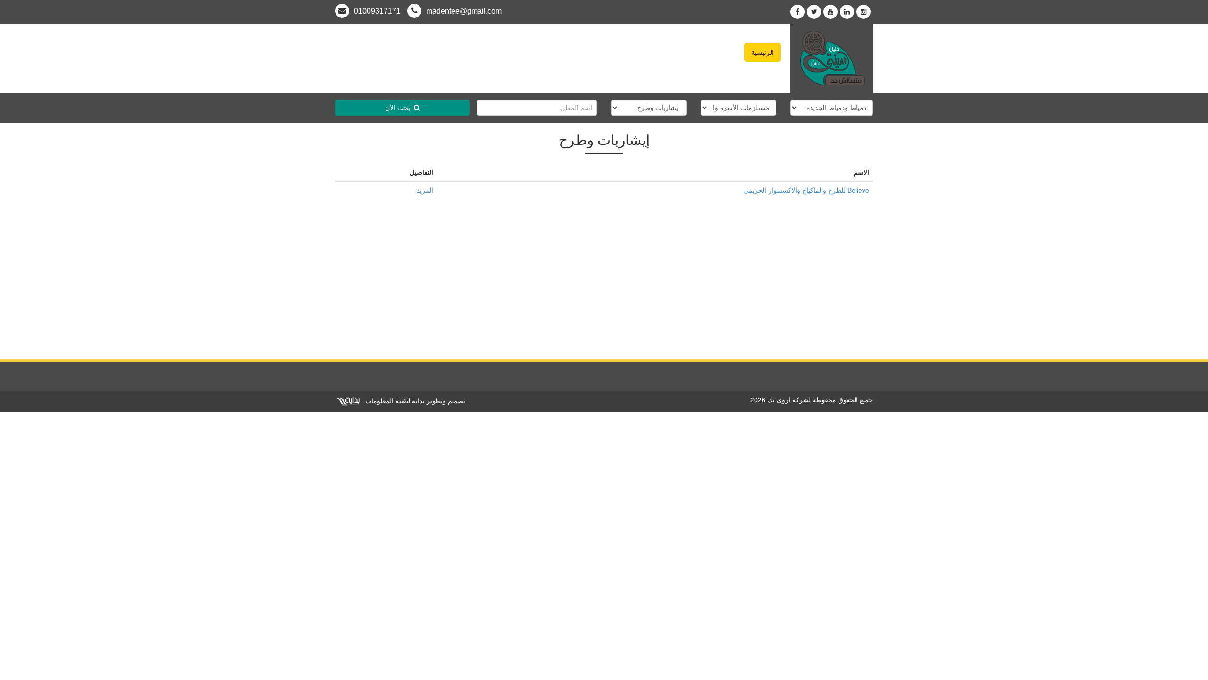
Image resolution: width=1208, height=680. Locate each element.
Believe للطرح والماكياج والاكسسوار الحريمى (806, 190)
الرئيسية (762, 52)
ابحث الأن (399, 107)
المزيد (425, 190)
